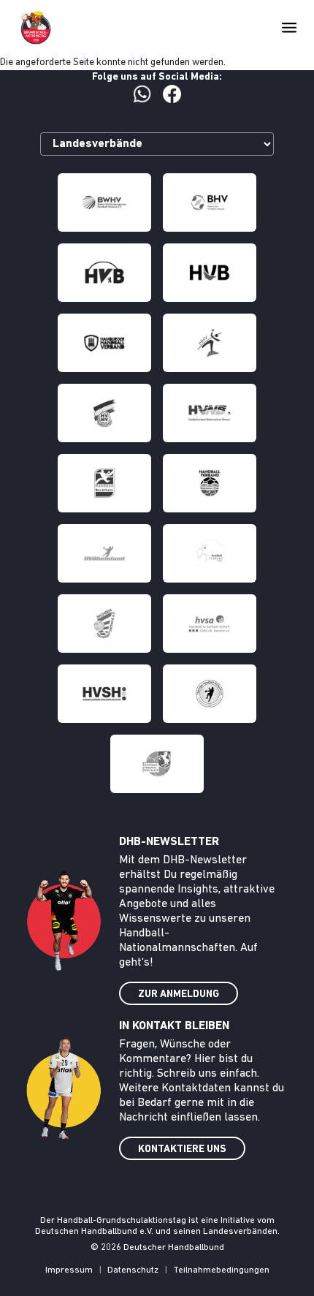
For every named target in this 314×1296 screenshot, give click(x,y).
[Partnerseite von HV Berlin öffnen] (104, 272)
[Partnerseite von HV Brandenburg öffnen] (209, 272)
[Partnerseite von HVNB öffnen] (209, 413)
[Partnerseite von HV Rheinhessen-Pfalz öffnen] (209, 483)
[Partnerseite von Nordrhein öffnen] (104, 483)
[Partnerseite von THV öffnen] (209, 693)
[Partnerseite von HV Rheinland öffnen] (104, 553)
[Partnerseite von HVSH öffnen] (104, 693)
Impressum (69, 1270)
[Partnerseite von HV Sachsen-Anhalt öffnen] (209, 623)
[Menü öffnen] (289, 27)
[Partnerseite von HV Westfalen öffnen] (157, 764)
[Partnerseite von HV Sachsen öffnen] (104, 623)
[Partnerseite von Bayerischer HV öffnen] (209, 202)
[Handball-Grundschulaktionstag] (36, 28)
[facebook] (172, 94)
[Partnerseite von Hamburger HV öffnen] (104, 343)
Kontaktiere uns (182, 1149)
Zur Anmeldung (178, 994)
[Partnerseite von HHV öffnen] (209, 343)
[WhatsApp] (142, 94)
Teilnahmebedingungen (221, 1270)
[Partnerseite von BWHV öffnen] (104, 202)
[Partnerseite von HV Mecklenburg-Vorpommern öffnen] (104, 413)
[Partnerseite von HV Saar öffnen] (209, 553)
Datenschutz (132, 1270)
